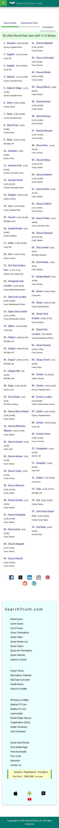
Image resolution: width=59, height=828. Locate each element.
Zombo (39, 422)
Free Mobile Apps (19, 747)
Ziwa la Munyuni (44, 130)
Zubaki (39, 477)
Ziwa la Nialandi (44, 174)
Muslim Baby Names (20, 718)
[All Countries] (44, 22)
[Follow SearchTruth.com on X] (43, 793)
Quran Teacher (17, 655)
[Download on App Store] (16, 793)
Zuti (38, 500)
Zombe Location (44, 397)
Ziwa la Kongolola (16, 514)
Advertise (15, 760)
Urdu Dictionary (18, 731)
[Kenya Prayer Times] (42, 22)
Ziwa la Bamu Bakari (18, 411)
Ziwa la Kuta (14, 529)
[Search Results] (41, 22)
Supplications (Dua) (20, 722)
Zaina (9, 102)
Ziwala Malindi (43, 276)
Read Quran (16, 619)
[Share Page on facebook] (12, 577)
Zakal (9, 139)
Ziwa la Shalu (42, 218)
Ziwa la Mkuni (43, 87)
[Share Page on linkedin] (30, 577)
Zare (10, 206)
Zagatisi (11, 54)
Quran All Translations (21, 650)
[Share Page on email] (39, 577)
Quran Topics (17, 646)
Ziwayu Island (43, 359)
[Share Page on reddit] (25, 583)
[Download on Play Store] (30, 793)
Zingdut (11, 348)
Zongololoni (41, 448)
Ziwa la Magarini (16, 544)
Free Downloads (18, 751)
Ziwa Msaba (42, 262)
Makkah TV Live (18, 704)
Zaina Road (12, 125)
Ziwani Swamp (43, 345)
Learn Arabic (16, 713)
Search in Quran (18, 659)
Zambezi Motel (15, 180)
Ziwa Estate (14, 397)
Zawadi (11, 217)
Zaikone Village (14, 88)
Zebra (11, 243)
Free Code (15, 756)
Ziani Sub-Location (17, 297)
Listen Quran (16, 623)
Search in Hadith (18, 688)
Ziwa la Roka (42, 189)
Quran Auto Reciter (19, 742)
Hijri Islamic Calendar (20, 675)
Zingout (11, 359)
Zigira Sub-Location (17, 311)
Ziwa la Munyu (43, 101)
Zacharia (11, 43)
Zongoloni (41, 463)
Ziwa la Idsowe (15, 456)
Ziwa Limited (42, 247)
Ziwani (39, 291)
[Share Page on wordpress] (34, 583)
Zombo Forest (43, 433)
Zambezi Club (15, 165)
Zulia (38, 489)
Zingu (10, 385)
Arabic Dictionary (18, 727)
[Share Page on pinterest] (47, 577)
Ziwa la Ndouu (43, 160)
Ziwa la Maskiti (15, 558)
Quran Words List (19, 641)
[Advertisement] (29, 14)
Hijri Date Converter (20, 679)
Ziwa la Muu (42, 145)
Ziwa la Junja (14, 471)
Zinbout (11, 337)
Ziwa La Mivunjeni (45, 57)
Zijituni (11, 326)
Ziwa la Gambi (15, 441)
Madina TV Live (18, 709)
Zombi (39, 411)
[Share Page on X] (21, 577)
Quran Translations (19, 632)
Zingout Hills (14, 371)
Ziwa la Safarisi (43, 203)
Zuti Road (41, 527)
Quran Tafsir (16, 637)
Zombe (39, 374)
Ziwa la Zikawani (44, 233)
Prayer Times (17, 670)
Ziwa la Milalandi (44, 43)
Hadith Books (17, 684)
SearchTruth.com (29, 3)
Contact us (15, 765)
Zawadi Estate (15, 228)
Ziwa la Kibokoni (16, 485)
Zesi (10, 254)
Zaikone (11, 76)
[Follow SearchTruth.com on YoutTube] (29, 799)
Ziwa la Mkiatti (43, 72)
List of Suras (16, 628)
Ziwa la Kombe (15, 500)
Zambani (12, 151)
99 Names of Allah (19, 700)
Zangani (12, 194)
